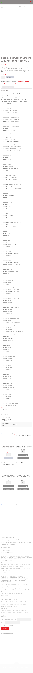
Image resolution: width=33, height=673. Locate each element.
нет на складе (23, 455)
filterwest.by (4, 572)
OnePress (26, 667)
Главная (2, 6)
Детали (11, 87)
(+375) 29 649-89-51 (6, 593)
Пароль (3, 623)
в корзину (8, 458)
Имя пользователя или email (8, 619)
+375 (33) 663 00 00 (6, 550)
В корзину (10, 77)
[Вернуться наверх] (16, 664)
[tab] (5, 87)
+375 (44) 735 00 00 (6, 547)
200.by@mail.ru (8, 552)
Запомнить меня (8, 625)
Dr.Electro (28, 83)
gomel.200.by (4, 595)
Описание (5, 87)
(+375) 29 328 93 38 (17, 593)
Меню (30, 0)
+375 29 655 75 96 (5, 570)
